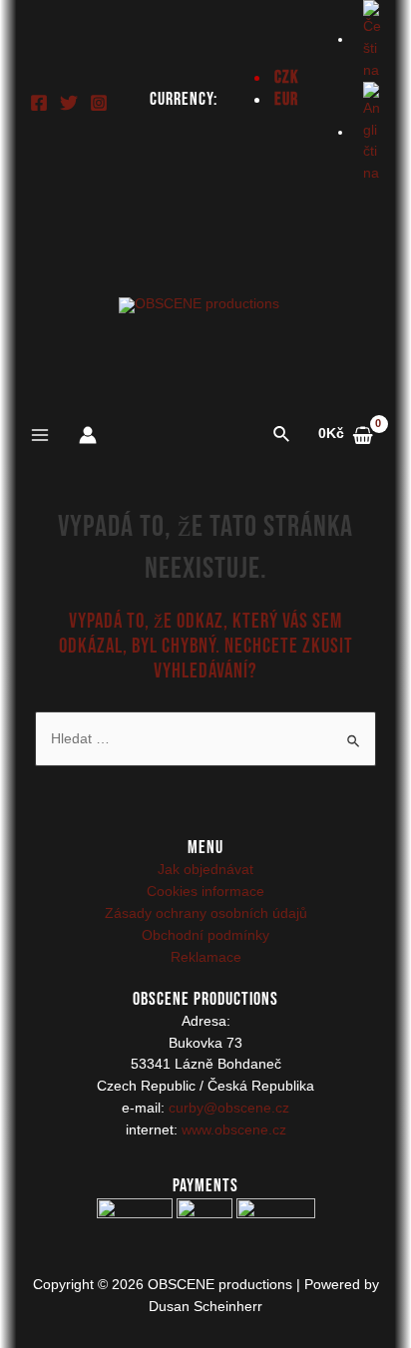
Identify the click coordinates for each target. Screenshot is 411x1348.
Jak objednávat (205, 869)
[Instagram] (99, 103)
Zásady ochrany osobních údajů (206, 913)
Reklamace (206, 957)
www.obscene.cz (234, 1130)
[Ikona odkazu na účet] (88, 435)
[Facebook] (39, 103)
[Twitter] (69, 103)
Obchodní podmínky (205, 935)
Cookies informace (205, 891)
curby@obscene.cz (229, 1108)
